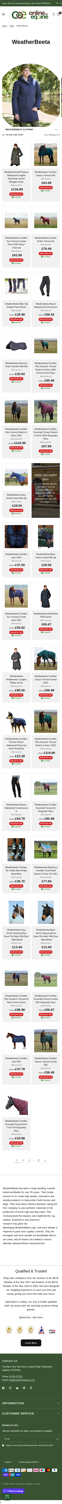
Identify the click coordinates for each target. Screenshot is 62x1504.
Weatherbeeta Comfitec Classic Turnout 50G (46, 174)
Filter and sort (15, 135)
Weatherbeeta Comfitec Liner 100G (16, 556)
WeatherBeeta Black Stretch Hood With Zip (45, 556)
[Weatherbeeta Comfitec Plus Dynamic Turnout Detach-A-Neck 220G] (46, 721)
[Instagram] (12, 1388)
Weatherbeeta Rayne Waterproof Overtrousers (45, 305)
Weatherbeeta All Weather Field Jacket (46, 615)
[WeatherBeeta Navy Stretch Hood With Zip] (16, 477)
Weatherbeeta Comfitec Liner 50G (16, 1060)
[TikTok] (33, 1388)
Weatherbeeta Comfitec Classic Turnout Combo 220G (46, 679)
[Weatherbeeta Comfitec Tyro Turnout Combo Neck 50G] (16, 596)
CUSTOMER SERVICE (18, 1413)
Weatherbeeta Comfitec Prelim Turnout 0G (46, 239)
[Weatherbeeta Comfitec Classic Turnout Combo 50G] (46, 1041)
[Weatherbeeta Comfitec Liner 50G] (16, 1041)
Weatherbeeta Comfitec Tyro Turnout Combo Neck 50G (16, 616)
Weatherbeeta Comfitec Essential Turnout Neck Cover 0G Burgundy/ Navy (16, 1126)
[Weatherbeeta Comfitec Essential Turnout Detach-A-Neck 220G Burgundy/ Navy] (46, 411)
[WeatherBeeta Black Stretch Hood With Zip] (46, 536)
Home (4, 26)
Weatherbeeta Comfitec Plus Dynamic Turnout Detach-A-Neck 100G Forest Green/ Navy (46, 368)
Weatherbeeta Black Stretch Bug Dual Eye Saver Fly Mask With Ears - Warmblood (45, 935)
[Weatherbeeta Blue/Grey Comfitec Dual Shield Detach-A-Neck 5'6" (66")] (46, 850)
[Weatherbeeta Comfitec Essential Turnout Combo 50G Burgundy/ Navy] (46, 978)
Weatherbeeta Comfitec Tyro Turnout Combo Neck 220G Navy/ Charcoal (16, 243)
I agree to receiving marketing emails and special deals (29, 1445)
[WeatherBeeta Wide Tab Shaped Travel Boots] (16, 286)
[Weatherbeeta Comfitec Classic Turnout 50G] (46, 154)
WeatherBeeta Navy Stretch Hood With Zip (16, 496)
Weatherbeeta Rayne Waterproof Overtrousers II (16, 807)
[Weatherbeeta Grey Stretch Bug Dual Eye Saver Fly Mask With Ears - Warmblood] (16, 912)
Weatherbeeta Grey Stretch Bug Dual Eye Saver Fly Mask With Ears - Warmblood (16, 935)
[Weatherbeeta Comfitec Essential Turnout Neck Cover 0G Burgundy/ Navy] (16, 1103)
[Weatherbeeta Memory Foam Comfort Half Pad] (16, 345)
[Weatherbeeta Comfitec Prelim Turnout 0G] (46, 220)
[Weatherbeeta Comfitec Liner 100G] (16, 536)
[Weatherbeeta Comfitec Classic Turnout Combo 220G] (46, 658)
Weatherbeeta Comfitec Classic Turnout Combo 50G (46, 1061)
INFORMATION (13, 1403)
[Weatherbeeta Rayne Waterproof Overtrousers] (46, 286)
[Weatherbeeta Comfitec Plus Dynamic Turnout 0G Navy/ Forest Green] (16, 978)
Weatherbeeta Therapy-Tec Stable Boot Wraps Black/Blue (16, 870)
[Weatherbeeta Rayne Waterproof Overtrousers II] (16, 787)
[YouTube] (19, 1388)
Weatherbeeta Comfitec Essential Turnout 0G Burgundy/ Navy (46, 807)
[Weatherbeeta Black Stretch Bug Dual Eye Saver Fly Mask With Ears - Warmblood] (46, 912)
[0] (58, 14)
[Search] (53, 14)
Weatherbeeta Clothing (19, 129)
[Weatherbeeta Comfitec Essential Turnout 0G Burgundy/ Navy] (46, 787)
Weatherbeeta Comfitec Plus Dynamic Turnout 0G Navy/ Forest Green (16, 999)
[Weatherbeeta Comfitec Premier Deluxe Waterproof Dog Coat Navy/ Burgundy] (16, 721)
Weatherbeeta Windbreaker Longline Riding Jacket (16, 679)
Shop (12, 26)
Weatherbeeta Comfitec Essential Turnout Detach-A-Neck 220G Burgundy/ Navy (46, 434)
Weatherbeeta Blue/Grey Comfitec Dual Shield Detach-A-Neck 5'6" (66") (46, 870)
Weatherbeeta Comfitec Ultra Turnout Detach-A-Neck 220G (16, 432)
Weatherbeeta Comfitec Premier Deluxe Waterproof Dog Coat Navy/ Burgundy (16, 744)
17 (39, 1160)
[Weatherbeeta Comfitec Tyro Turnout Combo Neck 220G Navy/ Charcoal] (16, 220)
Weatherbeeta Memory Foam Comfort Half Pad (16, 365)
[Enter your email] (57, 1439)
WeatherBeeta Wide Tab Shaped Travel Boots (16, 305)
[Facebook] (5, 1388)
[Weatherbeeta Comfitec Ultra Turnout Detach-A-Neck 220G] (16, 411)
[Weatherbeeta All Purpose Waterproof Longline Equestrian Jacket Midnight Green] (16, 154)
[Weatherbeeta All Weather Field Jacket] (46, 596)
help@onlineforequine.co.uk (22, 1380)
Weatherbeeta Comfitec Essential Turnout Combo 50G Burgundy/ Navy (46, 999)
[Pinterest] (26, 1388)
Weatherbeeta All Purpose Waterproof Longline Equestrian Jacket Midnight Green (16, 177)
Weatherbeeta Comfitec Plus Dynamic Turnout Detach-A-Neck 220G (46, 742)
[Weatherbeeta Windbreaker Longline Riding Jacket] (16, 658)
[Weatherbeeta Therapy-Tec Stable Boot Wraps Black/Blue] (16, 850)
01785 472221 (16, 1376)
